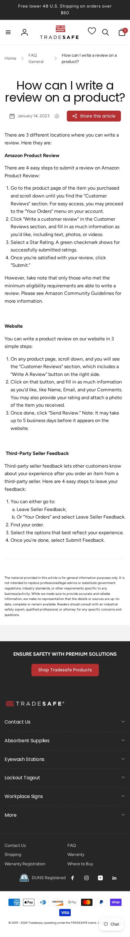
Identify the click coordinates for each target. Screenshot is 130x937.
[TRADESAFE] (35, 706)
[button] (8, 32)
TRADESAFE (79, 923)
